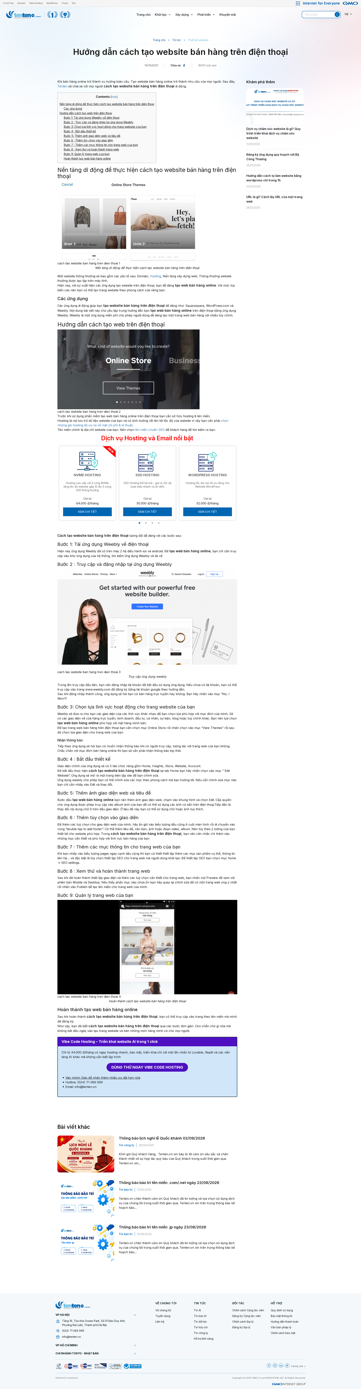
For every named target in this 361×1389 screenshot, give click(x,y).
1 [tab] (139, 523)
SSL (74, 3)
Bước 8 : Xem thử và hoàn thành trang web (91, 149)
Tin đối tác (200, 1321)
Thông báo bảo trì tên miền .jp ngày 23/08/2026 (162, 1227)
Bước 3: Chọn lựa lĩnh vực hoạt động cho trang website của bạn (105, 127)
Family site (297, 1366)
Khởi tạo (161, 14)
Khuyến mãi (227, 14)
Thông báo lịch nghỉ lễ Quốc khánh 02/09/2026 (162, 1138)
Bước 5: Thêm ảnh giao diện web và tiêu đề (92, 136)
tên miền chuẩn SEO (150, 430)
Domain (21, 3)
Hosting (155, 276)
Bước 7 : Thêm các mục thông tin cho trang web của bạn (101, 145)
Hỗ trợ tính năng (203, 1338)
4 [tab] (159, 523)
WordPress (52, 3)
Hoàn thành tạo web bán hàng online (87, 158)
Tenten (62, 86)
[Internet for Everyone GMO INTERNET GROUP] (331, 3)
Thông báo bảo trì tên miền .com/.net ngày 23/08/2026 (169, 1182)
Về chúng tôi (163, 1310)
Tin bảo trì (125, 1189)
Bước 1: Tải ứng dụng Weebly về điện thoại (91, 118)
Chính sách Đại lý (243, 1321)
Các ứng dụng (73, 108)
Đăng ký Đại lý (241, 1327)
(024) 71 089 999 (73, 1330)
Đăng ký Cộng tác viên (246, 1316)
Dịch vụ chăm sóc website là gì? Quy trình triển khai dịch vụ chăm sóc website (273, 133)
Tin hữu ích (201, 1327)
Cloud (65, 3)
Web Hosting (36, 3)
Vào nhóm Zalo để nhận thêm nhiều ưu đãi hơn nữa (102, 1078)
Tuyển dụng (162, 1316)
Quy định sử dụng (282, 1310)
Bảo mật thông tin (281, 1316)
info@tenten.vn (71, 1336)
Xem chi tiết (87, 511)
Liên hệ (159, 1321)
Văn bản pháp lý (281, 1327)
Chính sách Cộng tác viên (248, 1310)
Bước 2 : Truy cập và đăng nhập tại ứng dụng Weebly (98, 122)
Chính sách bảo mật (283, 1333)
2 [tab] (146, 523)
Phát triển (204, 14)
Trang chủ (143, 14)
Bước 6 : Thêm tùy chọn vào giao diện (88, 140)
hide (114, 96)
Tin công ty (126, 1145)
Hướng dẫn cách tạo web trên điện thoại (86, 113)
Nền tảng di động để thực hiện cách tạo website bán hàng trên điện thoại (107, 104)
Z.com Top (8, 3)
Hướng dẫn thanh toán (284, 1321)
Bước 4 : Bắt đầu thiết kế (80, 131)
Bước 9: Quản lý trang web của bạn (87, 154)
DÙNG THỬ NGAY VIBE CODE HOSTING (147, 1067)
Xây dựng (182, 14)
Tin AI (197, 1310)
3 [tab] (152, 523)
